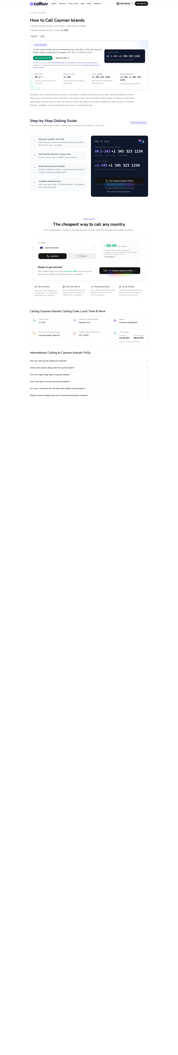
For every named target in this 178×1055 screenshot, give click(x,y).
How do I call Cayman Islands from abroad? (48, 361)
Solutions (97, 3)
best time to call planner (89, 63)
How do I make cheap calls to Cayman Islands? (50, 374)
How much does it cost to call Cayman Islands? (50, 381)
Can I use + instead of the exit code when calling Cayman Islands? (57, 388)
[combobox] (67, 248)
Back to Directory (39, 13)
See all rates (108, 257)
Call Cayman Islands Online (121, 180)
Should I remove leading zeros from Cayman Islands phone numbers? (59, 395)
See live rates (61, 58)
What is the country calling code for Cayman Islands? (52, 367)
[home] (39, 4)
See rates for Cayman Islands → (119, 191)
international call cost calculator (64, 63)
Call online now (41, 58)
